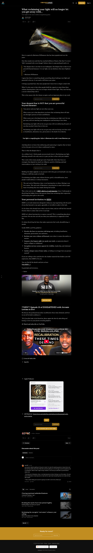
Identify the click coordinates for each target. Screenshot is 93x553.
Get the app (53, 546)
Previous (27, 443)
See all (24, 523)
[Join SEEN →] (26, 264)
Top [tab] (23, 489)
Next (67, 443)
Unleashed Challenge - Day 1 (28, 495)
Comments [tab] (25, 452)
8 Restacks (38, 433)
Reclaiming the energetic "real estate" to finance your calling (39, 513)
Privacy (45, 543)
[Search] (73, 3)
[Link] (20, 104)
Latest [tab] (26, 489)
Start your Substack (43, 546)
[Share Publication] (76, 3)
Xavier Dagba (28, 17)
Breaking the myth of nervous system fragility (37, 503)
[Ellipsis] (71, 465)
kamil (26, 465)
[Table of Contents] (1, 276)
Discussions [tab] (32, 489)
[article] (46, 496)
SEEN (49, 199)
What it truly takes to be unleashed (30, 515)
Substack (40, 550)
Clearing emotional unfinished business (35, 493)
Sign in (89, 3)
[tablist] (27, 452)
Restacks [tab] (31, 452)
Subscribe (81, 3)
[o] (65, 496)
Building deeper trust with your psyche (31, 504)
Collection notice (55, 543)
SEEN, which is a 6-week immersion (47, 191)
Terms (49, 543)
